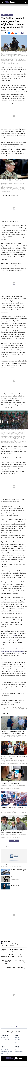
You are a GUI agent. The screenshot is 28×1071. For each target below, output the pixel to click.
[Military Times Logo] (10, 2)
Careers (17, 1049)
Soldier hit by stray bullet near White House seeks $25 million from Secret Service (13, 831)
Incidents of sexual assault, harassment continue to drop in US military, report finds (13, 968)
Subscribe (17, 1037)
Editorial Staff (4, 1053)
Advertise (3, 1048)
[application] (14, 856)
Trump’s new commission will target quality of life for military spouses (14, 757)
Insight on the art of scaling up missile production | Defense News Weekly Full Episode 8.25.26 (13, 865)
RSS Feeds (17, 1041)
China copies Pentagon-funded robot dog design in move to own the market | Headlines (19, 878)
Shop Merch (18, 1043)
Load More (14, 841)
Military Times (7, 15)
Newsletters (17, 1039)
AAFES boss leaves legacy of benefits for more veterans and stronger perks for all (12, 732)
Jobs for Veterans (19, 1051)
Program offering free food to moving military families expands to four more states (14, 808)
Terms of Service (5, 1039)
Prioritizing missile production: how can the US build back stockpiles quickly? (18, 871)
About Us (17, 1048)
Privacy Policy (4, 1037)
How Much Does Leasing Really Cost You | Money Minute (18, 884)
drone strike (12, 635)
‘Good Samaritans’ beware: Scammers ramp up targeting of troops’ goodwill (13, 782)
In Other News (5, 714)
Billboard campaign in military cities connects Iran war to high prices (14, 944)
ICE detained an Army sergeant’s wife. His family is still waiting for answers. (12, 950)
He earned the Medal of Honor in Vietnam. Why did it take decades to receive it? (13, 955)
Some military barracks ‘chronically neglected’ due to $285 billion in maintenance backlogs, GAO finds (14, 961)
